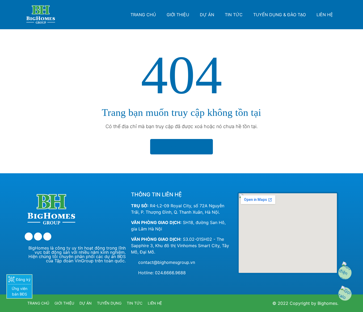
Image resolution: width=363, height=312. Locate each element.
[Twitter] (38, 237)
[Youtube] (47, 237)
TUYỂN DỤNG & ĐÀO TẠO (279, 14)
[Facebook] (29, 237)
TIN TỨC (234, 14)
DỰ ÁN (207, 14)
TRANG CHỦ (143, 14)
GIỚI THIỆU (178, 14)
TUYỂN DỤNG (109, 303)
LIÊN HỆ (324, 14)
